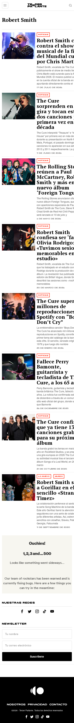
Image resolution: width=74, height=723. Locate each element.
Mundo (59, 476)
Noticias (43, 34)
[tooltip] (22, 611)
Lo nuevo (44, 476)
